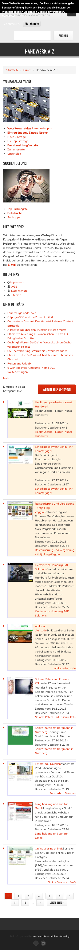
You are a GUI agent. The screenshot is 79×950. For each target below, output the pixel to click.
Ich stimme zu (12, 23)
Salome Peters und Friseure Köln (55, 717)
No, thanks (32, 23)
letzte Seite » (57, 902)
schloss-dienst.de (65, 668)
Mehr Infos (8, 15)
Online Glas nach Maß (49, 848)
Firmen (27, 70)
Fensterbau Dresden (48, 763)
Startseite (12, 70)
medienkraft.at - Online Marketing (51, 936)
